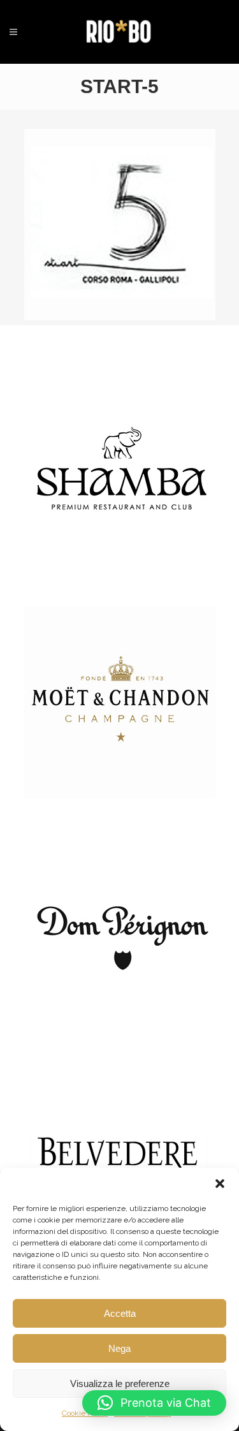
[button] (220, 1183)
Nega (119, 1348)
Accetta (120, 1313)
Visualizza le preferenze (120, 1383)
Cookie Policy (85, 1413)
